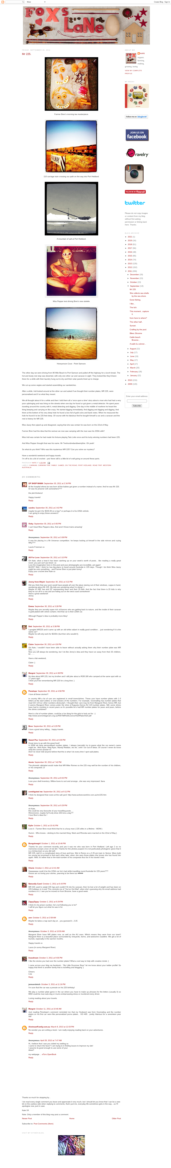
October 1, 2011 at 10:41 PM (46, 825)
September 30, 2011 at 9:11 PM (56, 792)
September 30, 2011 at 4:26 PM (47, 644)
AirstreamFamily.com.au (39, 1027)
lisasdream (33, 958)
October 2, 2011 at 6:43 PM (54, 884)
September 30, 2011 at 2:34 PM (57, 483)
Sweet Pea (33, 740)
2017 (130, 248)
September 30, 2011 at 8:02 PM (53, 778)
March (133, 368)
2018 (130, 244)
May (132, 360)
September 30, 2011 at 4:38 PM (49, 673)
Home (71, 1118)
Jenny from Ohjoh (36, 582)
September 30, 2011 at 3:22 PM (59, 582)
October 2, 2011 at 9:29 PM (51, 902)
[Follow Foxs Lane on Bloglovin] (136, 118)
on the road (71, 465)
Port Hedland (85, 465)
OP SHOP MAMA (35, 483)
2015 (130, 256)
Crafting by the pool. (138, 329)
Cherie (31, 868)
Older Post (116, 1118)
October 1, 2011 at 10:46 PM (53, 843)
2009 (130, 384)
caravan (33, 465)
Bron (30, 726)
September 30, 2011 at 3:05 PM (47, 524)
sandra (31, 508)
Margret (31, 673)
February (134, 371)
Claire (31, 644)
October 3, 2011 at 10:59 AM (52, 931)
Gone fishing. (135, 300)
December (134, 274)
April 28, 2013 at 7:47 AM (51, 1040)
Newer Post (27, 1118)
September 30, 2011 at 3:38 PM (46, 626)
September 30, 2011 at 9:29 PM (53, 805)
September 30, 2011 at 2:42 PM (49, 508)
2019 (130, 240)
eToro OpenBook (49, 1054)
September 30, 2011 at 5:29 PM (47, 726)
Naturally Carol (35, 884)
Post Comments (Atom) (43, 1124)
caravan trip (44, 465)
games (61, 465)
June (132, 356)
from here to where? (138, 318)
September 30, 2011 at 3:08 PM (53, 537)
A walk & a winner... (138, 344)
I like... (132, 304)
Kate (142, 53)
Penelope (32, 691)
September (135, 286)
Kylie (30, 825)
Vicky (30, 524)
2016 (130, 252)
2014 (130, 260)
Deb (30, 626)
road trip (97, 465)
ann (30, 918)
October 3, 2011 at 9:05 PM (50, 958)
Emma (31, 606)
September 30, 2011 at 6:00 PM (52, 740)
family (54, 465)
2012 (130, 267)
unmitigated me (35, 792)
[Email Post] (48, 463)
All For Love (34, 557)
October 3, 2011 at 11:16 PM (53, 984)
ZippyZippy (33, 902)
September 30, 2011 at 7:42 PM (48, 762)
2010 (130, 380)
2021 (130, 237)
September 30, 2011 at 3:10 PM (53, 557)
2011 (130, 271)
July (132, 352)
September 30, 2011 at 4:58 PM (51, 691)
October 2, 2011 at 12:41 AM (47, 868)
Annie (31, 762)
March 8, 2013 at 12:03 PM (62, 1027)
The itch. (133, 307)
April (132, 364)
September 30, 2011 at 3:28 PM (48, 606)
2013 (130, 263)
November (134, 278)
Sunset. (133, 326)
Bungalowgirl (34, 843)
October (133, 282)
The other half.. (136, 322)
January (133, 375)
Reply (30, 500)
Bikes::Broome (136, 333)
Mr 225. (133, 289)
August (133, 349)
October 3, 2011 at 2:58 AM (44, 918)
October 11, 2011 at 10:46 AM (48, 1009)
